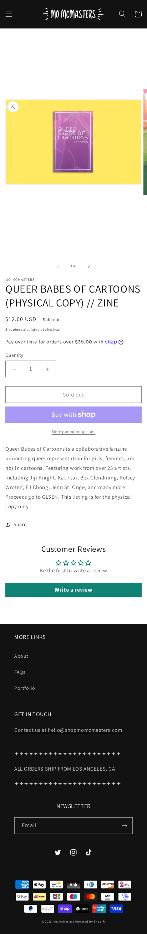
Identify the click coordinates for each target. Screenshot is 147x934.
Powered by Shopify (90, 921)
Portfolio (24, 688)
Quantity (14, 355)
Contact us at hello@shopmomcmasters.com (68, 729)
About (21, 656)
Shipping (12, 329)
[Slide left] (58, 266)
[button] (9, 14)
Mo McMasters (64, 921)
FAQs (19, 672)
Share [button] (20, 524)
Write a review (73, 589)
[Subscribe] (124, 825)
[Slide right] (89, 266)
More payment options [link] (74, 431)
